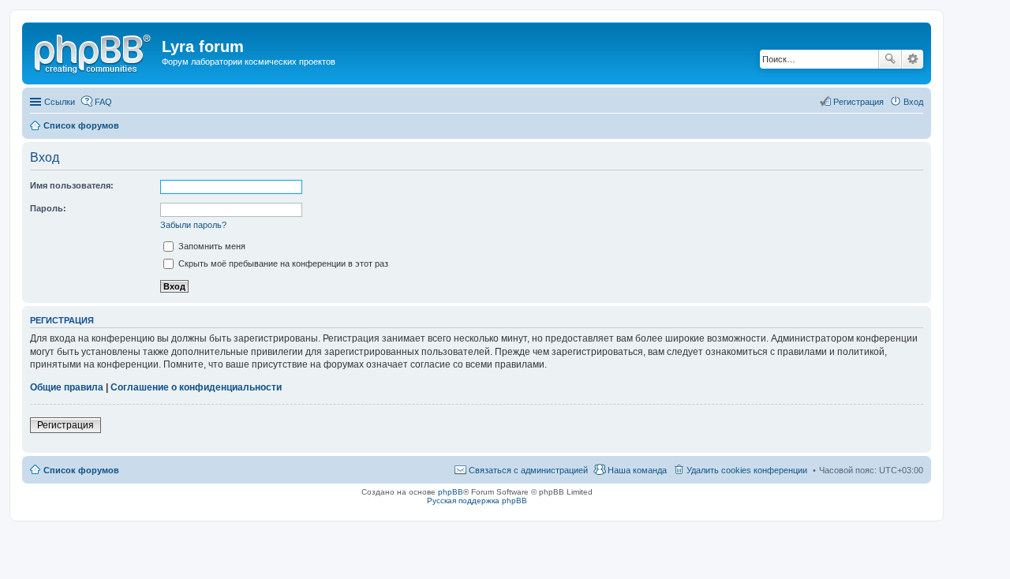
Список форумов (81, 470)
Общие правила (66, 387)
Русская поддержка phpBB (477, 500)
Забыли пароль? (193, 225)
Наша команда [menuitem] (637, 470)
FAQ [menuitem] (103, 101)
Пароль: (48, 208)
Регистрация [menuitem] (858, 101)
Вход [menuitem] (913, 101)
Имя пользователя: (72, 185)
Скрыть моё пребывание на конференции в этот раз (282, 263)
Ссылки (59, 101)
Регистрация (65, 425)
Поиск (890, 59)
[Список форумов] (94, 51)
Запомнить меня (210, 246)
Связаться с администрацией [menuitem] (528, 470)
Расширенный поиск (912, 59)
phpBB (450, 491)
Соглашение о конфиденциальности (196, 387)
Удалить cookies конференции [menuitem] (746, 470)
